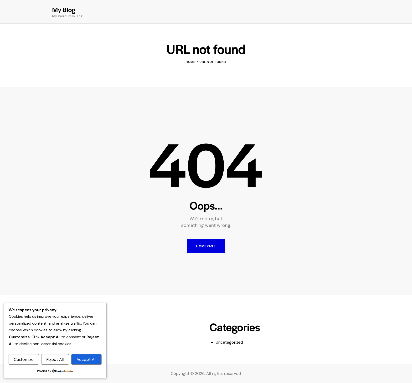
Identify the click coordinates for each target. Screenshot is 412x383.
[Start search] (356, 12)
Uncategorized (229, 342)
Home (190, 62)
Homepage (206, 246)
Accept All (86, 359)
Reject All (55, 359)
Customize (24, 359)
